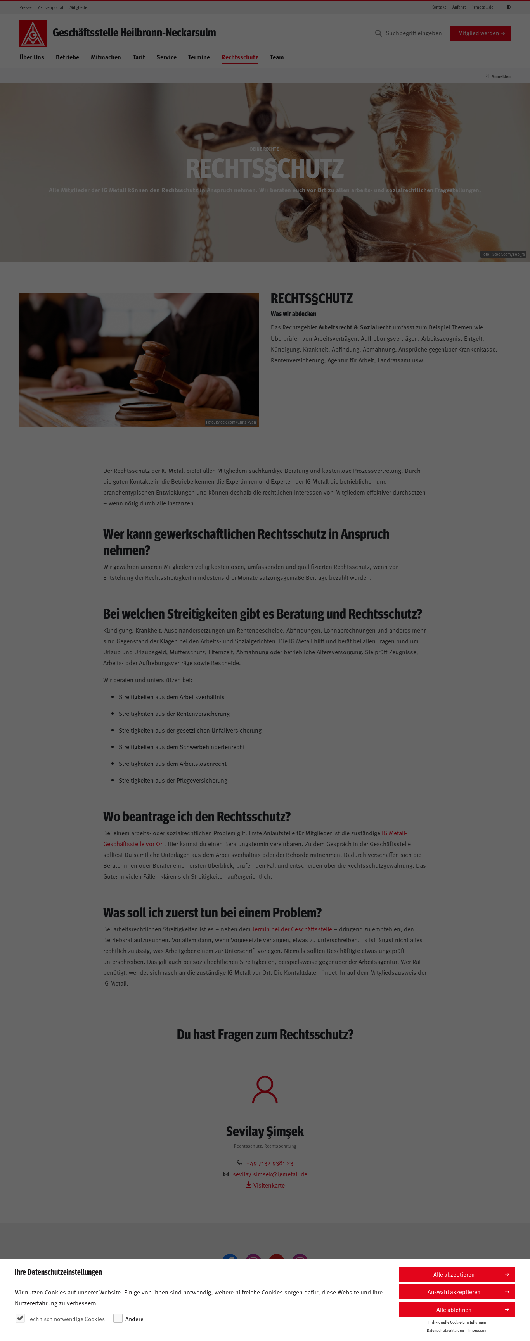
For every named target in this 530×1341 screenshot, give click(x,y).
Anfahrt (459, 7)
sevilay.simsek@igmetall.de (270, 1173)
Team (277, 56)
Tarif (139, 56)
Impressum (477, 1330)
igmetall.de (483, 7)
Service (166, 56)
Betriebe (67, 56)
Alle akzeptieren (454, 1274)
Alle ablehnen (453, 1309)
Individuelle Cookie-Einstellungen (457, 1322)
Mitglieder (79, 7)
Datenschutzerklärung (445, 1330)
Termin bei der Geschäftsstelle (292, 928)
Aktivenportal (50, 7)
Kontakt (438, 7)
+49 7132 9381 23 (269, 1162)
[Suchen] (378, 33)
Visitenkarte (268, 1185)
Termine (199, 56)
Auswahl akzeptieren (454, 1292)
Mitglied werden (478, 33)
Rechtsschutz (240, 56)
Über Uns (31, 56)
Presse (25, 7)
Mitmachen (106, 56)
